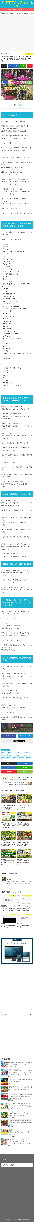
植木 (26, 755)
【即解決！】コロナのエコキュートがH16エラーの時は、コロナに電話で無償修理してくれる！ (20, 1132)
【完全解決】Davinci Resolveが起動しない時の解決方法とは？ (20, 1080)
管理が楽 (10, 757)
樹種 (4, 757)
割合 (29, 752)
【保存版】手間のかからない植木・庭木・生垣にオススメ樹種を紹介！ (20, 1088)
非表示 (20, 105)
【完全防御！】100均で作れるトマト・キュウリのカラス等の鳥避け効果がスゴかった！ (20, 1106)
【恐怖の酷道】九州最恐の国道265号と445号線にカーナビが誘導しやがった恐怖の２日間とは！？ (20, 1097)
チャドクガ (22, 752)
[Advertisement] (17, 33)
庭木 (10, 755)
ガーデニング (6, 750)
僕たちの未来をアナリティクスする (17, 9)
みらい (9, 879)
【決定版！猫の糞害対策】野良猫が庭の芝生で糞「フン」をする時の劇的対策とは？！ (20, 1123)
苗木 (16, 757)
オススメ (5, 752)
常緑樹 (4, 755)
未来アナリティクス (17, 4)
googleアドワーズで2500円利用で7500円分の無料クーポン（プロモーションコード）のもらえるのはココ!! (20, 1141)
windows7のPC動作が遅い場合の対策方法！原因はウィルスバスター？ (20, 1063)
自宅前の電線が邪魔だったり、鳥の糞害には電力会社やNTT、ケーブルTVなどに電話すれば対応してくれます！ (20, 1072)
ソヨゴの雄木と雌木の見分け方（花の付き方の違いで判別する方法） (20, 1114)
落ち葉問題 (22, 757)
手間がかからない (18, 755)
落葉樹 (29, 757)
